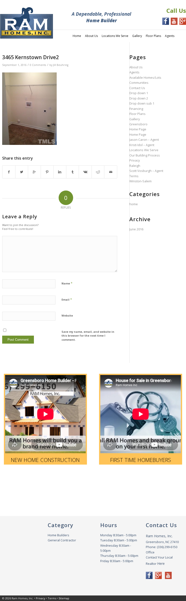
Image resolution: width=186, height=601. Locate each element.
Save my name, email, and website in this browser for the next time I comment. (88, 335)
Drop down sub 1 (141, 103)
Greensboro (138, 124)
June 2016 (136, 229)
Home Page (137, 129)
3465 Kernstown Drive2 (30, 57)
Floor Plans (137, 114)
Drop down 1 (138, 93)
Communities (138, 82)
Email (67, 299)
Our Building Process (144, 155)
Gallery (134, 119)
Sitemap (64, 598)
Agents (134, 72)
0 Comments (38, 65)
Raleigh (134, 165)
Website (67, 315)
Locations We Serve (143, 150)
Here (161, 563)
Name (67, 283)
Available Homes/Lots (145, 77)
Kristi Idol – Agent (141, 145)
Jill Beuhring (60, 65)
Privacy (134, 160)
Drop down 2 (138, 98)
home (133, 204)
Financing (136, 108)
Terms (134, 176)
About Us (136, 67)
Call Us (176, 10)
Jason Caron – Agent (144, 139)
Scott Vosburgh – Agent (146, 171)
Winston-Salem (140, 181)
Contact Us (137, 88)
